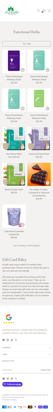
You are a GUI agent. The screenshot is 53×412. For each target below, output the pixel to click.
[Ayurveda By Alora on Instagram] (8, 340)
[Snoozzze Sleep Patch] (39, 138)
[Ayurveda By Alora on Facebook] (3, 340)
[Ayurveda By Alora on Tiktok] (12, 340)
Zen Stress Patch (14, 154)
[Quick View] (23, 70)
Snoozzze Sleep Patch (39, 154)
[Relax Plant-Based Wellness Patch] (39, 61)
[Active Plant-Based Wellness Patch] (39, 100)
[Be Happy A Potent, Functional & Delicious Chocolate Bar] (39, 174)
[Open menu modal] (49, 10)
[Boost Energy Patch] (14, 174)
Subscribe (46, 370)
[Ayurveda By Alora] (12, 10)
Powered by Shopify (9, 400)
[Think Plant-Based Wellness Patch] (14, 61)
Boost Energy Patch (14, 189)
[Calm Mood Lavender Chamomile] (14, 216)
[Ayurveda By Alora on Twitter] (16, 340)
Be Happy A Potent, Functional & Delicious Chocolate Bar (39, 192)
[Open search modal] (38, 10)
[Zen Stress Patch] (14, 138)
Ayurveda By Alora (21, 395)
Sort (28, 44)
